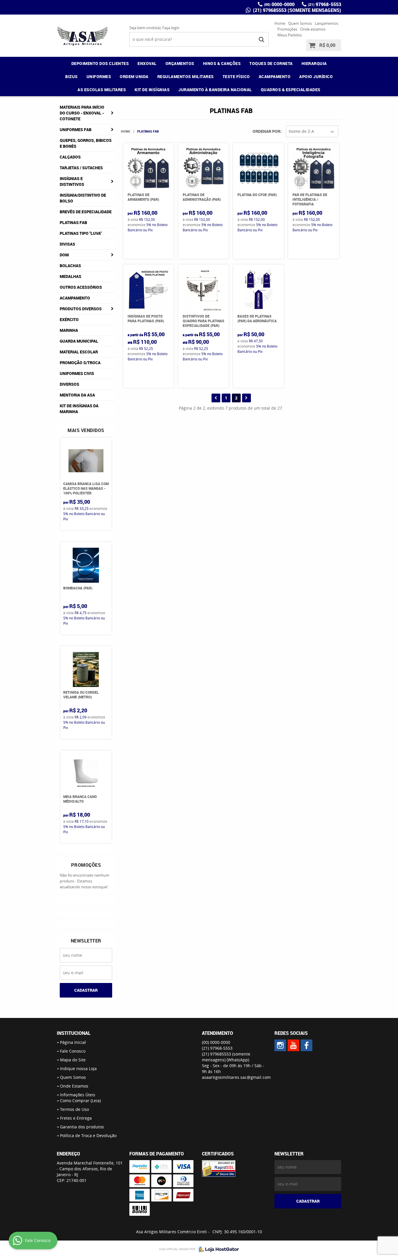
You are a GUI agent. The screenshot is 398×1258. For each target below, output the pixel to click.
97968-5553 (324, 4)
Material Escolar (79, 352)
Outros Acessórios (81, 287)
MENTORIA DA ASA (77, 395)
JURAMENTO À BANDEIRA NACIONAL (215, 89)
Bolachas (70, 265)
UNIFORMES (99, 76)
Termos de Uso (74, 1109)
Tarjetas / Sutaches (81, 167)
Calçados (70, 157)
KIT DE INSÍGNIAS (152, 89)
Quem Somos (300, 23)
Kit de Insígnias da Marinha (79, 408)
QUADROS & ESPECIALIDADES (290, 89)
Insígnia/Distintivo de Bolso (83, 198)
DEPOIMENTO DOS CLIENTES (100, 63)
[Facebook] (306, 1045)
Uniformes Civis (77, 373)
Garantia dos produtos (82, 1127)
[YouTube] (293, 1045)
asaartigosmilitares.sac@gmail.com (236, 1077)
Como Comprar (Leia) (80, 1100)
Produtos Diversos (81, 308)
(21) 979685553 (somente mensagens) (296, 10)
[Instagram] (280, 1045)
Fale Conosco (72, 1051)
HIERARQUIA (314, 63)
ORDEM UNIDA (134, 76)
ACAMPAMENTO (275, 76)
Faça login (170, 27)
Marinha (69, 330)
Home (279, 23)
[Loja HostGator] (217, 1249)
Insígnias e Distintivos (72, 181)
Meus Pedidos (289, 35)
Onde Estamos (74, 1086)
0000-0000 (279, 4)
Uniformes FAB (75, 129)
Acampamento (75, 298)
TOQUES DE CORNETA (271, 63)
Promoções (287, 29)
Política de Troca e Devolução (88, 1135)
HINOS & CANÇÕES (222, 63)
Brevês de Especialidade (86, 211)
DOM (64, 255)
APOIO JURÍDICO (316, 76)
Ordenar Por (266, 131)
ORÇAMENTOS (179, 63)
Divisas (67, 244)
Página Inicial (73, 1042)
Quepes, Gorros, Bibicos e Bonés (86, 143)
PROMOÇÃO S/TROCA (80, 362)
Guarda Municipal (79, 341)
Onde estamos (312, 29)
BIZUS (71, 76)
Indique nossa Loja (78, 1068)
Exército (69, 319)
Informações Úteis (77, 1094)
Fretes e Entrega (76, 1118)
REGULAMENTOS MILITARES (185, 76)
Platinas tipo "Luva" (81, 233)
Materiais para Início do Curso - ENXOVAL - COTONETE (82, 112)
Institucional (74, 1033)
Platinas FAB (73, 222)
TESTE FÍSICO (236, 76)
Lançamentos (326, 23)
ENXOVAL (147, 63)
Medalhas (70, 276)
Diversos (69, 384)
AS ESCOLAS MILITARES (102, 89)
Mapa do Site (73, 1060)
